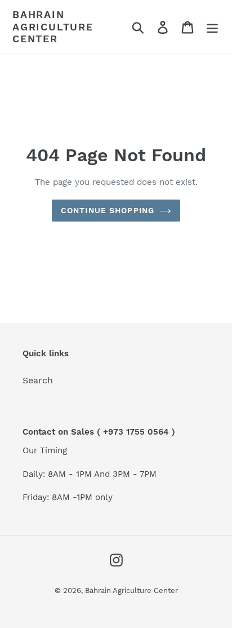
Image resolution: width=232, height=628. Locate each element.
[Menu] (212, 26)
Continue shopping (107, 210)
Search (38, 380)
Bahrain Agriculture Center (52, 26)
